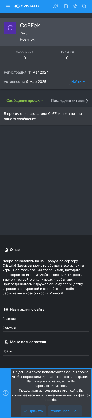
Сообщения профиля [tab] (24, 100)
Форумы (9, 327)
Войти (7, 351)
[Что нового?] (75, 6)
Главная (9, 318)
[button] (8, 6)
